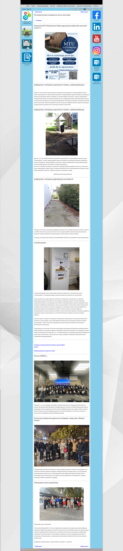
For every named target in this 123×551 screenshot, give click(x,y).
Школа (33, 6)
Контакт (96, 6)
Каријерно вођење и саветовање (66, 6)
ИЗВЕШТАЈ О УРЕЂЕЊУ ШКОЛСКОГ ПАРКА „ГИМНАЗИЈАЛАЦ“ (59, 85)
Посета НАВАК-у (40, 356)
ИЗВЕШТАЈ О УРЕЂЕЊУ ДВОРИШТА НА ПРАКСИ (53, 179)
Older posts (38, 12)
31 (94, 9)
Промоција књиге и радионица (46, 483)
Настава (52, 6)
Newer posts (85, 12)
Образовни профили (42, 6)
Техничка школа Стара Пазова (32, 549)
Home (27, 6)
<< (72, 9)
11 (87, 9)
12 (90, 9)
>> (99, 9)
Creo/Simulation (40, 243)
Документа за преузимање (84, 6)
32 (97, 9)
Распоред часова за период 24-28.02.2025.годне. (52, 15)
